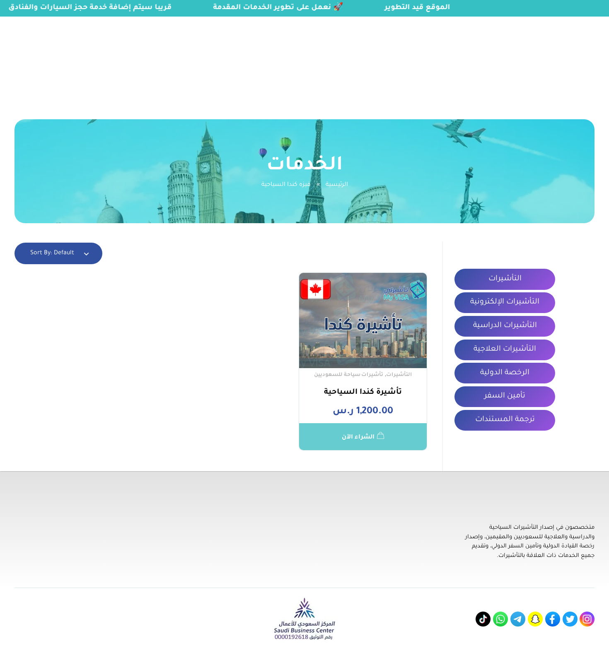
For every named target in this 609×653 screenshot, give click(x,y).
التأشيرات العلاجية (505, 349)
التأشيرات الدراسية (505, 326)
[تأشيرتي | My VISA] (567, 59)
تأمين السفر (504, 396)
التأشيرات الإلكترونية (504, 302)
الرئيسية (337, 185)
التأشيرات (399, 375)
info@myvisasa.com (38, 22)
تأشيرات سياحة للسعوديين (348, 375)
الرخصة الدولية (504, 373)
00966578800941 (107, 22)
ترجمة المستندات (505, 420)
